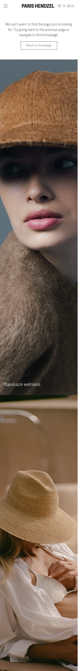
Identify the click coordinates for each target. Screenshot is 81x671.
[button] (6, 6)
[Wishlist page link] (59, 5)
